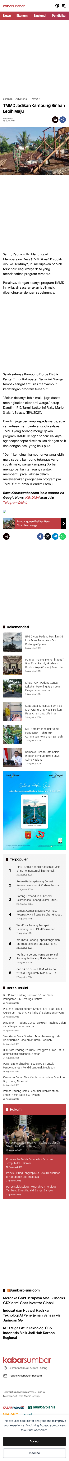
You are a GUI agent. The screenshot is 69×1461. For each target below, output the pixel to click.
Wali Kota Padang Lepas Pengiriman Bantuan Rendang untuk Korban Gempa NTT (38, 942)
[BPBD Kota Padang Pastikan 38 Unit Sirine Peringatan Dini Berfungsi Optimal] (12, 642)
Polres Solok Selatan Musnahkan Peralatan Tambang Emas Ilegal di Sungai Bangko (31, 1188)
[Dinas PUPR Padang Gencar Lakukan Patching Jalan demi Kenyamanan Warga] (12, 688)
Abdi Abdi (7, 119)
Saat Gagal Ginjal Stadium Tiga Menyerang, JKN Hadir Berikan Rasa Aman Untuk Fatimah (43, 709)
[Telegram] (55, 536)
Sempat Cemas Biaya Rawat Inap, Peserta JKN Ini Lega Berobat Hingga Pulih (38, 912)
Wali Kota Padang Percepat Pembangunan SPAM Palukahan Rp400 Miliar (35, 927)
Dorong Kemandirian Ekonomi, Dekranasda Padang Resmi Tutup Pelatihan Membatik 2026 (36, 898)
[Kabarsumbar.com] (14, 6)
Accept (35, 1441)
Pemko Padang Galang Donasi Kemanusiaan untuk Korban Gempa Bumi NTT (37, 883)
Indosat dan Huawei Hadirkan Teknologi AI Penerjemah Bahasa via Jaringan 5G (32, 1315)
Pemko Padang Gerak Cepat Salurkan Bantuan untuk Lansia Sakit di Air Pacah (31, 1092)
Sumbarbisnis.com (25, 1290)
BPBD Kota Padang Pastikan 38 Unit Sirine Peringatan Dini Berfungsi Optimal (44, 640)
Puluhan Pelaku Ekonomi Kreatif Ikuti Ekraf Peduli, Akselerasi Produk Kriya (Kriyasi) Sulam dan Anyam (33, 1010)
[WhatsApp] (62, 536)
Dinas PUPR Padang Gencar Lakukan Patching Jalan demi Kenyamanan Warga (42, 686)
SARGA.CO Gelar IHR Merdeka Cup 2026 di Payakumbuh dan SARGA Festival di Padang (36, 971)
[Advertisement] (34, 58)
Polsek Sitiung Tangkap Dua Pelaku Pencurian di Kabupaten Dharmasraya (33, 1174)
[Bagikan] (62, 119)
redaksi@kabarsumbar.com (26, 1375)
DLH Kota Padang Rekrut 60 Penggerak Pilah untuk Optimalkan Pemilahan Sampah (44, 732)
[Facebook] (40, 536)
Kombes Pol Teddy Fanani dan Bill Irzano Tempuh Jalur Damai (30, 1161)
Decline (34, 1453)
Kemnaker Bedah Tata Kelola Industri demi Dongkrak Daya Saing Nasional (42, 755)
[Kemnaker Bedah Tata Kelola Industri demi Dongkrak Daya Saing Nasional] (12, 757)
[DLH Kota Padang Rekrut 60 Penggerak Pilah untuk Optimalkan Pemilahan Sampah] (12, 734)
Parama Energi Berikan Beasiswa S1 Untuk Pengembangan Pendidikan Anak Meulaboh (29, 1065)
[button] (57, 5)
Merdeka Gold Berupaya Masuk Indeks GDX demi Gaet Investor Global (34, 1300)
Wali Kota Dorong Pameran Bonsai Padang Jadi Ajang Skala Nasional (37, 956)
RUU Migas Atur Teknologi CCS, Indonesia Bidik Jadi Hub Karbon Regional (29, 1333)
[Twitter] (47, 536)
